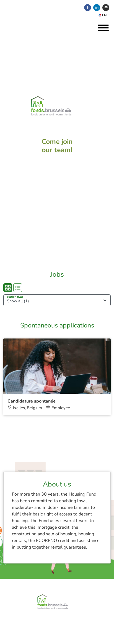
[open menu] (103, 26)
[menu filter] (57, 0)
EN (104, 15)
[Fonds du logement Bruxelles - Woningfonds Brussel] (57, 117)
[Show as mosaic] (7, 287)
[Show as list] (17, 287)
